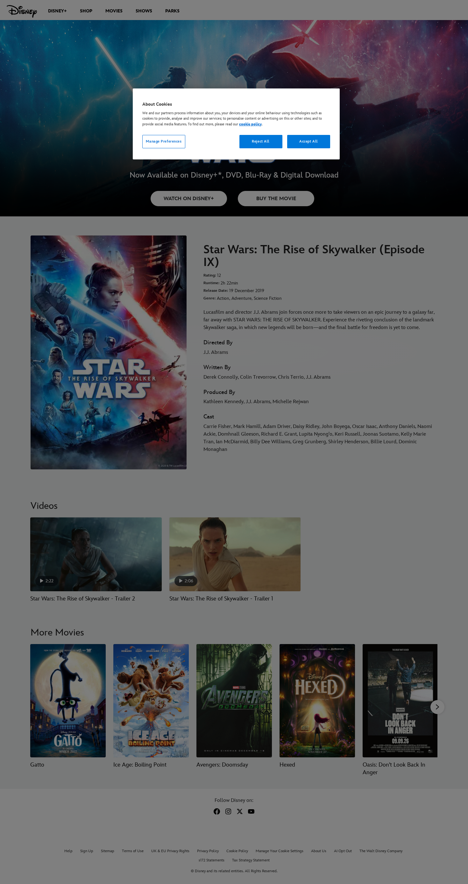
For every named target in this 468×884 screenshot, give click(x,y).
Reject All (261, 141)
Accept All (308, 141)
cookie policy (250, 124)
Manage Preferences (163, 141)
